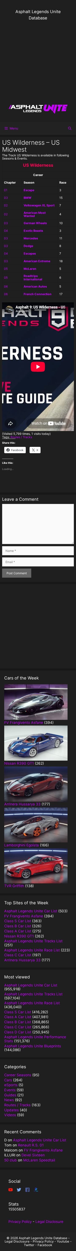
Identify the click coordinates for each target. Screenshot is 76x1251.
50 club (10, 1160)
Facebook (45, 1245)
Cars (8, 1080)
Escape (29, 190)
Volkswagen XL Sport (39, 205)
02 (6, 205)
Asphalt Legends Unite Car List (39, 1140)
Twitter (29, 1245)
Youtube (63, 1241)
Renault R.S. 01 (31, 1145)
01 (5, 190)
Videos (10, 1115)
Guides (10, 1095)
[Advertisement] (38, 62)
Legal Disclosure (49, 1222)
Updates (11, 1110)
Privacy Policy (20, 1222)
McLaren (30, 268)
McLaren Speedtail (39, 1160)
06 (6, 286)
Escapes (30, 253)
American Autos (35, 286)
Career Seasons (17, 1075)
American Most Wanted (35, 214)
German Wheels (35, 223)
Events (10, 1090)
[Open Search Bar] (70, 128)
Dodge (28, 246)
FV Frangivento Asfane (43, 1150)
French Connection (38, 294)
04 (6, 230)
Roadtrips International (33, 277)
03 (6, 197)
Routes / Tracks (21, 437)
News (9, 1100)
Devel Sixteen (33, 1155)
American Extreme (37, 261)
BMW (27, 197)
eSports (11, 1085)
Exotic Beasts (33, 230)
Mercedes (31, 238)
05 (6, 268)
